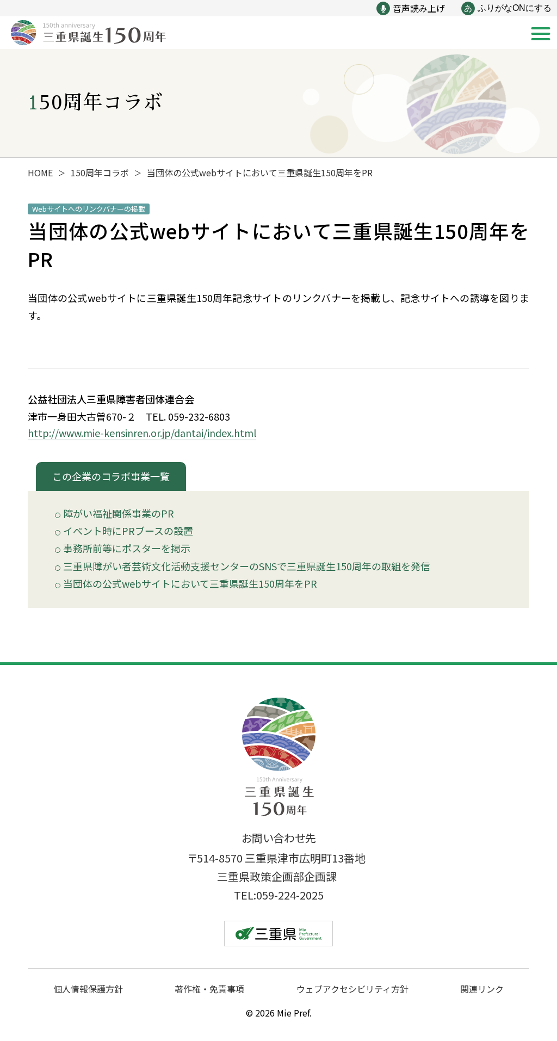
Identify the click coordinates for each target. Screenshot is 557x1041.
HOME (40, 172)
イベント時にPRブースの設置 (128, 531)
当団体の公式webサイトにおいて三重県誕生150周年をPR (190, 583)
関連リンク (482, 988)
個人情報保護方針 (88, 988)
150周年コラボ (100, 172)
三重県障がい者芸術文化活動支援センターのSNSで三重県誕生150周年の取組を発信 (246, 566)
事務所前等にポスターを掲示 (126, 548)
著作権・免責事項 (209, 988)
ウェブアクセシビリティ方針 (352, 988)
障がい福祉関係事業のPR (118, 513)
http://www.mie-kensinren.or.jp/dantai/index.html (142, 433)
